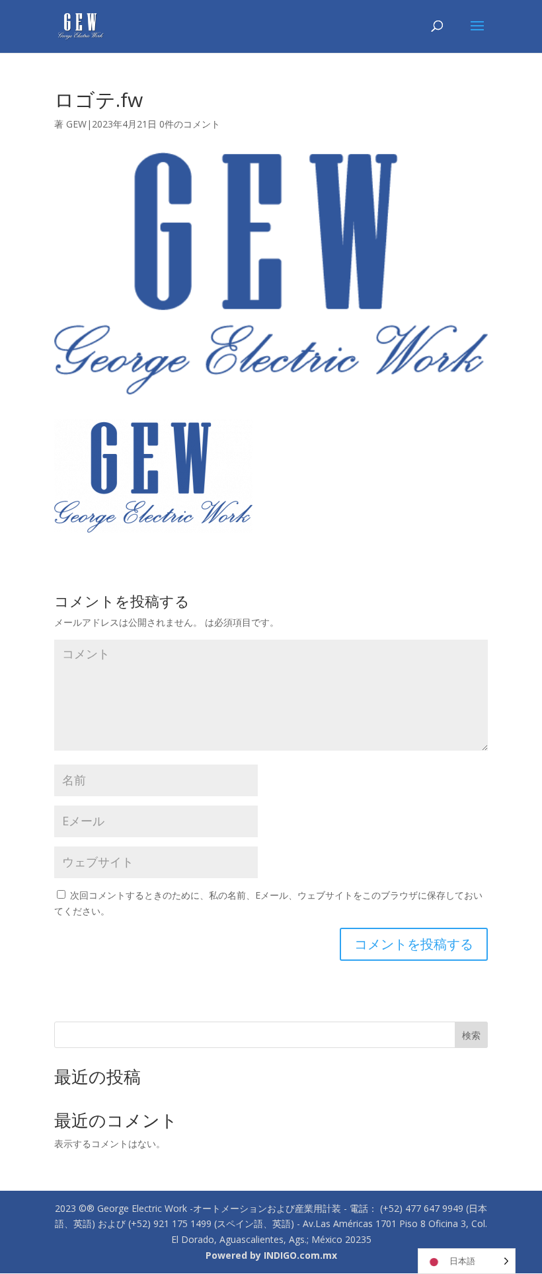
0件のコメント (189, 124)
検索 (471, 1035)
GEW (76, 124)
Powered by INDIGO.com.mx (271, 1255)
